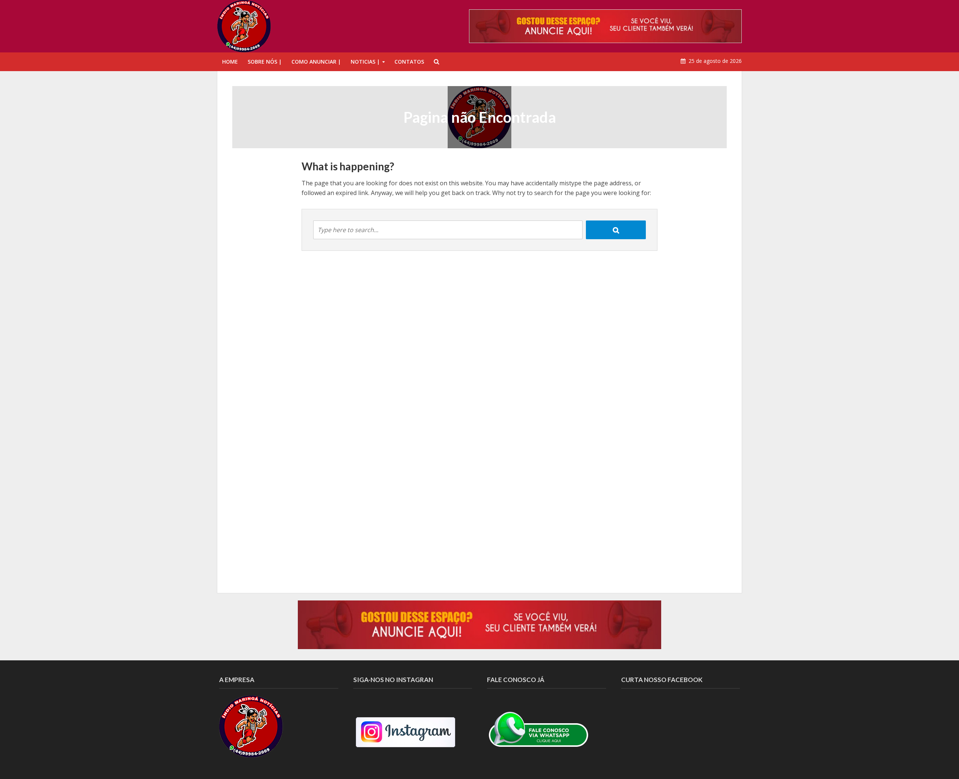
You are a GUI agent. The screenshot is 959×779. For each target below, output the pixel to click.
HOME (230, 61)
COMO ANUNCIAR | (316, 61)
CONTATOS (409, 61)
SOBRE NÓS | (265, 61)
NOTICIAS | (365, 61)
